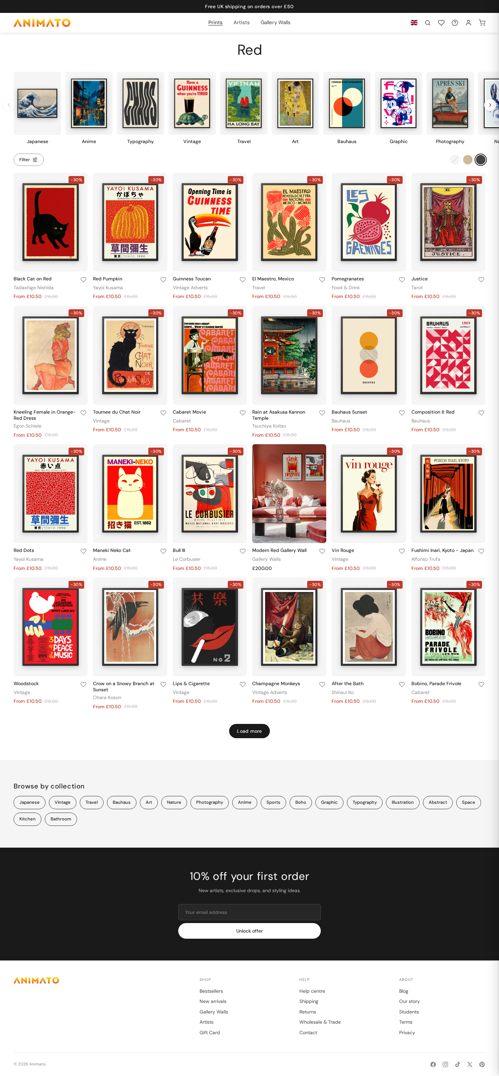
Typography (365, 802)
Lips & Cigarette (191, 683)
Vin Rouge (343, 550)
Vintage (101, 421)
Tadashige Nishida (34, 287)
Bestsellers (211, 991)
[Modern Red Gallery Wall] (289, 493)
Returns (307, 1012)
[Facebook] (433, 1064)
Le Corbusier (187, 559)
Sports (273, 802)
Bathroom (61, 819)
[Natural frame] (468, 159)
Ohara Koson (107, 697)
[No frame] (455, 159)
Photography (209, 802)
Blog (403, 991)
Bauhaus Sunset (349, 412)
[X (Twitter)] (469, 1064)
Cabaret (182, 421)
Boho (300, 802)
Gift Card (210, 1032)
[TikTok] (457, 1064)
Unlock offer (249, 931)
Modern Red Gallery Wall (279, 550)
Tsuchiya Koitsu (269, 426)
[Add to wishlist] (83, 280)
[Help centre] (454, 22)
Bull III (179, 550)
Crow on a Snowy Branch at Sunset (123, 686)
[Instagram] (445, 1064)
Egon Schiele (27, 426)
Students (409, 1012)
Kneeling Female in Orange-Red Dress (45, 415)
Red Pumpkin (107, 279)
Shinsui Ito (343, 692)
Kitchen (27, 819)
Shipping (308, 1001)
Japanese (29, 802)
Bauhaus (341, 421)
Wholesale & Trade (320, 1022)
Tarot (417, 287)
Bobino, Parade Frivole (436, 683)
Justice (419, 279)
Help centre (312, 991)
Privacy (407, 1032)
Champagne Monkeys (276, 683)
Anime (100, 559)
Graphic (329, 802)
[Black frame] (480, 159)
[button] (427, 22)
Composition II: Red (433, 412)
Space (468, 802)
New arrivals (213, 1001)
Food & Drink (346, 287)
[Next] (490, 105)
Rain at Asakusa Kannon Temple (278, 415)
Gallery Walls (266, 559)
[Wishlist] (441, 22)
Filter (24, 159)
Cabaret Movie (189, 412)
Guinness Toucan (192, 279)
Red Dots (24, 550)
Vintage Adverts (190, 287)
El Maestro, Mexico (273, 279)
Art (149, 802)
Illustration (403, 802)
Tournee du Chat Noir (117, 412)
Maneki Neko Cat (112, 550)
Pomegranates (348, 279)
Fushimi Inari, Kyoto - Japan (442, 550)
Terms (405, 1022)
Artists (207, 1022)
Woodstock (26, 683)
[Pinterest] (482, 1064)
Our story (409, 1001)
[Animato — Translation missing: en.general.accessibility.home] (100, 980)
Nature (174, 802)
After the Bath (348, 683)
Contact (308, 1032)
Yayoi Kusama (108, 287)
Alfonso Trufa (425, 559)
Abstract (438, 802)
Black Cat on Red (33, 279)
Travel (258, 287)
